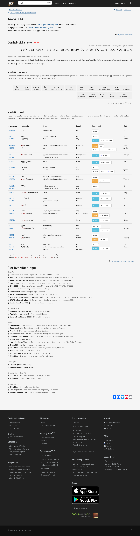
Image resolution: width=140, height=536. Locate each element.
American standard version (20, 339)
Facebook (110, 443)
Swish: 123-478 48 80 (113, 467)
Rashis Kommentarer (18, 392)
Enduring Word (15, 390)
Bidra (125, 3)
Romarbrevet (78, 442)
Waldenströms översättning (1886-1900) (26, 297)
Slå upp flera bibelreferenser (19, 469)
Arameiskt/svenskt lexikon (50, 462)
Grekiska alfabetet (48, 475)
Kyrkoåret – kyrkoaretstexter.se (85, 472)
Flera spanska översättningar (21, 367)
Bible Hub (13, 356)
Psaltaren (76, 448)
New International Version (20, 334)
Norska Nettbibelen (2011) (20, 311)
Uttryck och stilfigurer (17, 452)
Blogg (12, 434)
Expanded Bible (16, 328)
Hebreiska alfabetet (48, 472)
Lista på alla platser (48, 425)
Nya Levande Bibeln (17, 283)
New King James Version (19, 342)
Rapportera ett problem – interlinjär (122, 261)
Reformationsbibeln (17, 294)
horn (112, 96)
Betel (17, 88)
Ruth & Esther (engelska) (82, 433)
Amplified (13, 331)
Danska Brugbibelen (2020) (20, 317)
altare (36, 88)
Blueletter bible (16, 376)
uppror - (91, 88)
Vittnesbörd (13, 425)
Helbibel (76, 422)
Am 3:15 (127, 10)
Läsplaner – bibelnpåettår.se (83, 464)
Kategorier (45, 468)
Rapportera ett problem (124, 35)
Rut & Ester (77, 430)
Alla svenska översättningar (19, 449)
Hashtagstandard (15, 475)
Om (56, 3)
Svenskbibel (14, 292)
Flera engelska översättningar (21, 325)
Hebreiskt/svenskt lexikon (50, 465)
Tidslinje (44, 440)
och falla (92, 96)
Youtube (109, 446)
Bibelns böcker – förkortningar (20, 472)
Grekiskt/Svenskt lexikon (50, 459)
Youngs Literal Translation (20, 353)
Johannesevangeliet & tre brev (84, 439)
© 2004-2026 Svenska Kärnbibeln (20, 530)
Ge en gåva (109, 461)
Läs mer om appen (80, 508)
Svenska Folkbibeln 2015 (19, 280)
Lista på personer (47, 437)
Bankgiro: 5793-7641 (113, 464)
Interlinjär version (47, 455)
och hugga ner (124, 96)
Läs (63, 3)
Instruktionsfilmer (16, 437)
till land (81, 96)
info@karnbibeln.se (113, 422)
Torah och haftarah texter (82, 475)
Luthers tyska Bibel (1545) (20, 364)
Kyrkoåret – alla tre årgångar (83, 452)
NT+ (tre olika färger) (80, 426)
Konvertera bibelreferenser (19, 467)
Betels (52, 28)
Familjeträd (45, 443)
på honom (70, 88)
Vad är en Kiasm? (15, 454)
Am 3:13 (119, 10)
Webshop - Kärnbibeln (116, 469)
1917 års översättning (18, 300)
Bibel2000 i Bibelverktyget (20, 289)
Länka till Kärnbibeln (16, 478)
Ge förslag (109, 425)
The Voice (13, 350)
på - (45, 88)
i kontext (15, 10)
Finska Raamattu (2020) (19, 314)
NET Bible (13, 348)
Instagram (109, 440)
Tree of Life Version (17, 345)
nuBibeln (13, 277)
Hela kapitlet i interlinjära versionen (23, 13)
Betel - (26, 88)
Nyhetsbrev (110, 449)
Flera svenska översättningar (21, 275)
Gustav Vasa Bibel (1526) (19, 303)
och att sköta (56, 88)
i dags (116, 88)
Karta (43, 422)
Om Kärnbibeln (14, 422)
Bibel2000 (13, 286)
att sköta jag (104, 88)
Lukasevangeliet (79, 437)
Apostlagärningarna (80, 445)
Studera (71, 3)
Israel (81, 88)
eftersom (126, 88)
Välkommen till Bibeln (17, 446)
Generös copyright (16, 428)
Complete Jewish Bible (18, 336)
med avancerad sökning (40, 289)
